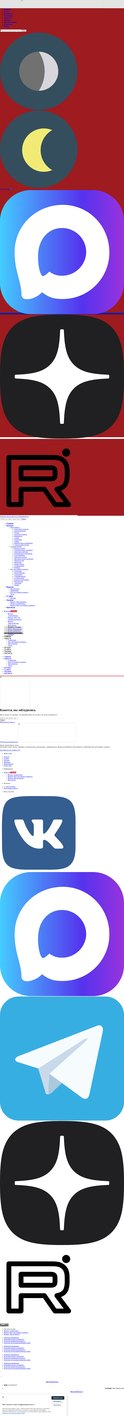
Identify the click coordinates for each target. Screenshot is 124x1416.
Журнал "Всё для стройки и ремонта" (16, 1332)
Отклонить (57, 1401)
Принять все (58, 1398)
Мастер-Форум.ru (52, 1382)
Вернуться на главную (7, 722)
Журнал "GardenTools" (14, 630)
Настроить (57, 1405)
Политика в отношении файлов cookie (13, 1413)
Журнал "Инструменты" (15, 629)
